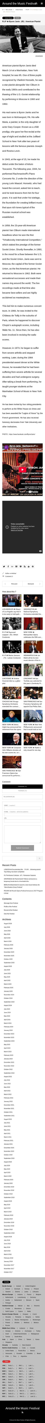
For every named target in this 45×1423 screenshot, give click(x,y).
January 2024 (8, 1030)
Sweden (8, 1292)
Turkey (38, 1331)
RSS (22, 1412)
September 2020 (9, 1158)
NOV (3, 1393)
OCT (3, 1391)
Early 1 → (11, 1365)
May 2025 (7, 977)
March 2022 (7, 1094)
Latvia (26, 1292)
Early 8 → (11, 1385)
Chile (7, 1356)
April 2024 (7, 1020)
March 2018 (7, 1254)
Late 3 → (32, 1371)
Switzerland (18, 1300)
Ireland (7, 1289)
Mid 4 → (22, 1374)
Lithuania (35, 1292)
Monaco (29, 1300)
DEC (3, 1396)
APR (3, 1374)
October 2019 (8, 1194)
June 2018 (7, 1244)
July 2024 (7, 1009)
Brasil (39, 1353)
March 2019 (7, 1212)
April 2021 (7, 1133)
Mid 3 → (22, 1371)
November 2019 (9, 1190)
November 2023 (9, 1037)
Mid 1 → (22, 1365)
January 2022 (8, 1101)
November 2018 (9, 1226)
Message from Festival (11, 903)
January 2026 (8, 948)
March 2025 (7, 984)
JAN (3, 1365)
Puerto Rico (22, 1350)
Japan (11, 1339)
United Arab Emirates (20, 1334)
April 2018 (7, 1251)
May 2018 (7, 1247)
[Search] (36, 3)
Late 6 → (31, 1379)
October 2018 (8, 1229)
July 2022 (7, 1080)
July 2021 (7, 1123)
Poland (7, 1322)
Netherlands (9, 1297)
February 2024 (8, 1027)
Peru (15, 1356)
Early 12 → (12, 1396)
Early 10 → (12, 1391)
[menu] (41, 3)
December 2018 (9, 1222)
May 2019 (7, 1204)
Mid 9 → (21, 1388)
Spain (37, 1300)
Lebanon (22, 1328)
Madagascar (35, 1334)
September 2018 (9, 1233)
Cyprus (20, 1311)
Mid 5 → (22, 1377)
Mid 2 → (21, 1368)
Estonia (17, 1292)
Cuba (24, 1348)
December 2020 (9, 1148)
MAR (4, 1371)
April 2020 (7, 1172)
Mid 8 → (22, 1385)
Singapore (8, 1342)
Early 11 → (12, 1393)
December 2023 (9, 1034)
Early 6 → (11, 1379)
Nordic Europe (7, 1286)
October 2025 (8, 959)
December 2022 (9, 1062)
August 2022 (8, 1076)
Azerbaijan (28, 1331)
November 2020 (9, 1151)
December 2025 (9, 952)
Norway (27, 1289)
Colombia (29, 1353)
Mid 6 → (22, 1379)
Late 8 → (31, 1385)
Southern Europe (8, 1306)
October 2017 (8, 1272)
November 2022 (9, 1066)
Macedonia (18, 1308)
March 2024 (7, 1023)
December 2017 (9, 1265)
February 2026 (8, 945)
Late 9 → (31, 1388)
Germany (33, 1297)
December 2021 (9, 1105)
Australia (15, 1345)
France (29, 1294)
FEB (3, 1368)
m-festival (13, 573)
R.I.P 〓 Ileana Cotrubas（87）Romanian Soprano (20, 875)
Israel (7, 1334)
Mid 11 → (22, 1393)
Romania (18, 1317)
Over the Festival (9, 914)
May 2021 (7, 1130)
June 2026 (7, 931)
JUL (3, 1382)
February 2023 (8, 1055)
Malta (29, 1311)
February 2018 (8, 1258)
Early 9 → (11, 1388)
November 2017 (9, 1268)
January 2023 (8, 1059)
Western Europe (8, 1294)
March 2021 (7, 1137)
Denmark (17, 1289)
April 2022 (7, 1091)
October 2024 (8, 998)
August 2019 (8, 1201)
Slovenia (37, 1306)
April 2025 (7, 980)
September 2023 (9, 1041)
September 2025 (9, 963)
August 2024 (8, 1005)
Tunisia (7, 1336)
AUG (3, 1385)
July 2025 (7, 970)
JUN (3, 1379)
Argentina (23, 1356)
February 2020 (8, 1180)
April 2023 (7, 1048)
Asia (4, 1339)
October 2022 (8, 1069)
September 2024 (9, 1002)
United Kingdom (30, 1286)
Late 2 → (31, 1368)
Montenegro (36, 1320)
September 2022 (9, 1073)
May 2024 (7, 1016)
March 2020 (7, 1176)
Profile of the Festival (10, 906)
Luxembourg (21, 1297)
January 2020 (8, 1183)
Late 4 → (31, 1374)
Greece (28, 1308)
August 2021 (8, 1119)
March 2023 (7, 1051)
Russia (7, 1325)
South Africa (18, 1336)
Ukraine (17, 1322)
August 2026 (8, 923)
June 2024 (7, 1012)
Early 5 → (11, 1377)
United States (8, 18)
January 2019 (8, 1219)
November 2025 (9, 956)
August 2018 (8, 1237)
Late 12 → (33, 1396)
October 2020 (8, 1155)
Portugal (8, 1303)
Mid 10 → (22, 1391)
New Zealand (26, 1345)
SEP (3, 1388)
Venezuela (9, 1353)
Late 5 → (31, 1377)
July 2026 (7, 927)
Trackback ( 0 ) (22, 790)
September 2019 (9, 1197)
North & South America (10, 1348)
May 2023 (7, 1044)
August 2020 (8, 1162)
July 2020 (7, 1165)
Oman (31, 1328)
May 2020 (7, 1169)
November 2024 (9, 995)
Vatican (20, 1306)
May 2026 (7, 934)
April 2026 (7, 938)
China (20, 1339)
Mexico (32, 1350)
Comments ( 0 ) (22, 786)
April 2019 (7, 1208)
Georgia (8, 1331)
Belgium (38, 1294)
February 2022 (8, 1098)
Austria (7, 1300)
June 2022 (7, 1084)
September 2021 (9, 1115)
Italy (28, 1306)
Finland (36, 1289)
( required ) (9, 805)
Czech (34, 1314)
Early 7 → (11, 1382)
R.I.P (17, 18)
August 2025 (8, 966)
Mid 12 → (22, 1396)
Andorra (20, 1294)
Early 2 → (11, 1368)
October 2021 (8, 1112)
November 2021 (9, 1108)
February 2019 (8, 1215)
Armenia (18, 1331)
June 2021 (7, 1126)
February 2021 (8, 1140)
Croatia (7, 1308)
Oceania (5, 1345)
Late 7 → (31, 1382)
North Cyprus (9, 1311)
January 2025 (8, 991)
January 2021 (8, 1144)
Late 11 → (33, 1393)
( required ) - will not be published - (16, 811)
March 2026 (7, 941)
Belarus (36, 1322)
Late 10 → (33, 1391)
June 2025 (7, 973)
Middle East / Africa (9, 1328)
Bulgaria (28, 1317)
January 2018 (8, 1261)
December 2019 (9, 1187)
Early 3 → (11, 1371)
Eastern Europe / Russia (11, 1314)
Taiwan (28, 1339)
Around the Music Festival (23, 1408)
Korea (37, 1339)
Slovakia (8, 1317)
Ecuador (19, 1353)
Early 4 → (11, 1374)
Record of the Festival (11, 910)
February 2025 (8, 987)
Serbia (37, 1317)
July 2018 (7, 1240)
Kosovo (8, 1320)
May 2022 (7, 1087)
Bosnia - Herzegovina (21, 1320)
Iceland (18, 1286)
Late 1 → (31, 1365)
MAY (3, 1377)
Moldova (26, 1322)
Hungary (25, 1314)
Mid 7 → (21, 1382)
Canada (32, 1348)
